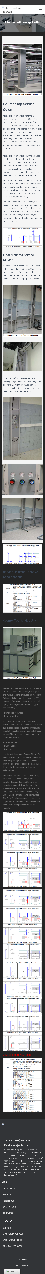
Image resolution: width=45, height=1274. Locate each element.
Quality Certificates (12, 1246)
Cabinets (7, 1228)
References (8, 1201)
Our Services (9, 1189)
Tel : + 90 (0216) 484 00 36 (17, 1140)
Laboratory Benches (12, 1240)
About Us (7, 1195)
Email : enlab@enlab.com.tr (18, 1145)
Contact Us (8, 1213)
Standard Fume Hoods (13, 1234)
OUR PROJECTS (9, 1207)
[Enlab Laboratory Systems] (17, 9)
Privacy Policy (22, 1259)
